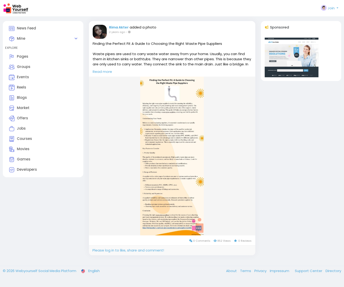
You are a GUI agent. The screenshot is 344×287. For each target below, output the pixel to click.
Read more (102, 71)
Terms (246, 270)
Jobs (21, 128)
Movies (23, 148)
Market (23, 107)
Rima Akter (119, 27)
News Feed (26, 28)
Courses (24, 138)
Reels (21, 87)
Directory (333, 270)
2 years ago (117, 32)
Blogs (22, 97)
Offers (22, 118)
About (232, 270)
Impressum (280, 270)
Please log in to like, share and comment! (128, 250)
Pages (22, 56)
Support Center (309, 270)
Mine (21, 38)
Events (23, 76)
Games (23, 159)
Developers (27, 169)
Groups (23, 66)
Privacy (260, 270)
